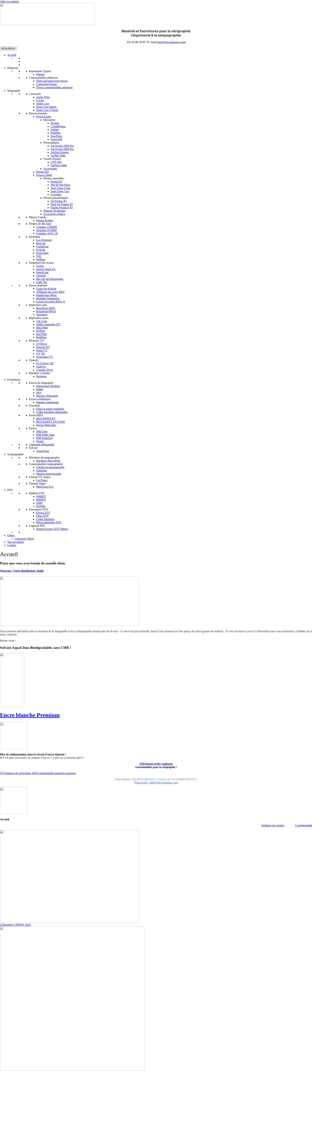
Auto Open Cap (60, 191)
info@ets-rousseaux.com (171, 42)
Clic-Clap (41, 321)
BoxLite (41, 243)
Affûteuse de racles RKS (50, 291)
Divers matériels (38, 285)
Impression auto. (38, 304)
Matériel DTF (37, 493)
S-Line (40, 100)
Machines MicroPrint (48, 460)
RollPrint (41, 337)
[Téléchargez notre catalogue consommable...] (38, 773)
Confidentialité (303, 825)
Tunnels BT (43, 347)
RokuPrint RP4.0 (46, 311)
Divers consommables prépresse (54, 87)
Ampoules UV (44, 356)
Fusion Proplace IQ (62, 207)
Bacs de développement (49, 278)
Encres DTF (43, 512)
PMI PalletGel (44, 438)
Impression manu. (39, 317)
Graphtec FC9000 (46, 230)
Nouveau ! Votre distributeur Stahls (22, 570)
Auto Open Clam (60, 188)
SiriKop (40, 259)
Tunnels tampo (37, 483)
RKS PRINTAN (45, 418)
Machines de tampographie (44, 457)
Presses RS (42, 171)
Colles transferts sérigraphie (52, 412)
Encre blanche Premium (30, 715)
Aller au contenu (9, 1)
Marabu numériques (47, 402)
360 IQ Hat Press (60, 184)
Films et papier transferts (50, 408)
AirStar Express (60, 152)
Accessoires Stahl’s (54, 214)
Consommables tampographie (46, 464)
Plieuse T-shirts (37, 217)
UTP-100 (56, 162)
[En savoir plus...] (69, 625)
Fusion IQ (56, 181)
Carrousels (35, 93)
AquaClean (42, 451)
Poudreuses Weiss (46, 295)
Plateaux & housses (54, 210)
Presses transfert (38, 113)
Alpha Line (42, 103)
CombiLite (42, 246)
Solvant (33, 447)
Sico (38, 392)
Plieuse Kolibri (44, 220)
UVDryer (41, 343)
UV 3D (40, 353)
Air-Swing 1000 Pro (62, 145)
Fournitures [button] (13, 379)
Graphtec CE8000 (46, 227)
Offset (10, 535)
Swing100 (56, 139)
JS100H (40, 506)
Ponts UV (41, 350)
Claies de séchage (46, 288)
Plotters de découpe (40, 223)
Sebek (39, 389)
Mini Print (42, 327)
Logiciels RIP (37, 525)
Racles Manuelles (46, 425)
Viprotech (41, 314)
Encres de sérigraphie (41, 382)
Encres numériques (40, 399)
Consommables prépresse (43, 77)
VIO (38, 256)
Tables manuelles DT (48, 324)
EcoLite (40, 249)
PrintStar (55, 132)
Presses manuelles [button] (53, 178)
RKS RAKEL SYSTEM (50, 421)
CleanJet (41, 275)
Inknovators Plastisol (48, 386)
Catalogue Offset (24, 538)
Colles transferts (45, 519)
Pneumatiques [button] (51, 142)
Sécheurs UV (36, 340)
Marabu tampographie (48, 473)
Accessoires (50, 168)
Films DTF (42, 515)
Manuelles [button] (49, 119)
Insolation (34, 236)
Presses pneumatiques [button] (55, 197)
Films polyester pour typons (52, 80)
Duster (40, 441)
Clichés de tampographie (50, 467)
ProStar (55, 123)
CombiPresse (58, 126)
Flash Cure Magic (46, 106)
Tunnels (33, 360)
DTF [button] (10, 490)
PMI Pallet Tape (45, 434)
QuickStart (42, 253)
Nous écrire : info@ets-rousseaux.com (156, 782)
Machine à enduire (39, 373)
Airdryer (41, 366)
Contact (11, 545)
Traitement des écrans (41, 262)
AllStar (55, 129)
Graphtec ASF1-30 (47, 233)
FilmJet (40, 74)
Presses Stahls (44, 175)
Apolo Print (42, 97)
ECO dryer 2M (44, 363)
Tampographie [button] (15, 454)
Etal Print (41, 334)
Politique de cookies (272, 825)
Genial (40, 265)
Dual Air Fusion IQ (62, 204)
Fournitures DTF (38, 509)
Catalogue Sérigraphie (41, 444)
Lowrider (56, 194)
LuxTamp (41, 480)
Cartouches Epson (46, 84)
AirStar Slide (58, 155)
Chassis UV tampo (39, 477)
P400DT (41, 496)
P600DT (41, 499)
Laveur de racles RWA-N (50, 301)
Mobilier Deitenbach (48, 298)
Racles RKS (36, 415)
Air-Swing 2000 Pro (62, 149)
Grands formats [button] (52, 158)
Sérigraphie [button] (13, 90)
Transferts (34, 405)
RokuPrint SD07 (45, 308)
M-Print (40, 330)
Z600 (39, 503)
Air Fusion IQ (59, 201)
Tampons (41, 470)
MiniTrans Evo (44, 486)
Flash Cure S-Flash (47, 110)
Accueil (11, 54)
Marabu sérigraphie (47, 395)
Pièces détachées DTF (48, 522)
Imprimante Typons (40, 71)
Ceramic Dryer (44, 369)
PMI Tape (41, 431)
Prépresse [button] (12, 67)
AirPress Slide (59, 165)
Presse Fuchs (43, 116)
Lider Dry (41, 282)
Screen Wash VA (46, 269)
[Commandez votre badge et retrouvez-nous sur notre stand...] (15, 924)
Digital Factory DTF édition (52, 528)
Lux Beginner (44, 240)
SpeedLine (42, 272)
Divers (32, 428)
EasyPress (56, 136)
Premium (41, 376)
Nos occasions (15, 541)
